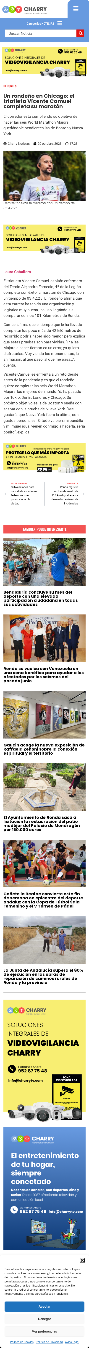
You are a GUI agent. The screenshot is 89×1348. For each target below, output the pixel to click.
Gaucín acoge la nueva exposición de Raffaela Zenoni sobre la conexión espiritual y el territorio (44, 749)
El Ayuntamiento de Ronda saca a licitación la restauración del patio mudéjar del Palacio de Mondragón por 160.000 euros (41, 823)
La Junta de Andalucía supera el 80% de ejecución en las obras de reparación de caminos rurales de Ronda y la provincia (43, 976)
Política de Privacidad (49, 1342)
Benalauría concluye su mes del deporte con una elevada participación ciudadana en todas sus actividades (40, 598)
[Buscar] (80, 33)
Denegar (44, 1319)
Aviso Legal (72, 1342)
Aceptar (44, 1306)
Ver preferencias (44, 1331)
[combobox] (40, 33)
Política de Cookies (22, 1342)
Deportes (9, 85)
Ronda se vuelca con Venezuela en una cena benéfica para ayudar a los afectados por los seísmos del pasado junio (43, 675)
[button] (82, 1260)
